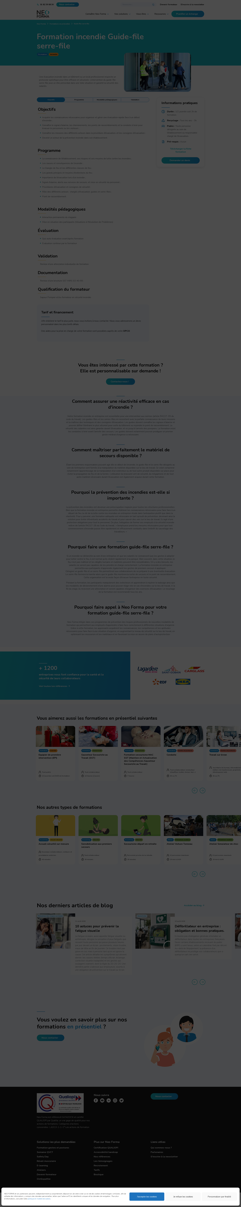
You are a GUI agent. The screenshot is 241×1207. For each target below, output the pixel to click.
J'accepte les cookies (147, 1196)
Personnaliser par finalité (219, 1196)
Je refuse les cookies (183, 1196)
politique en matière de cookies (39, 1199)
